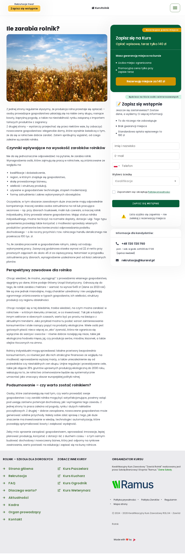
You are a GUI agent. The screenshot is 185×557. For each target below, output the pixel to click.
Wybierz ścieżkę (122, 174)
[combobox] (116, 166)
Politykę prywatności (159, 191)
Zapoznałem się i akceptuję (143, 191)
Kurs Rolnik (101, 8)
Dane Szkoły (165, 469)
